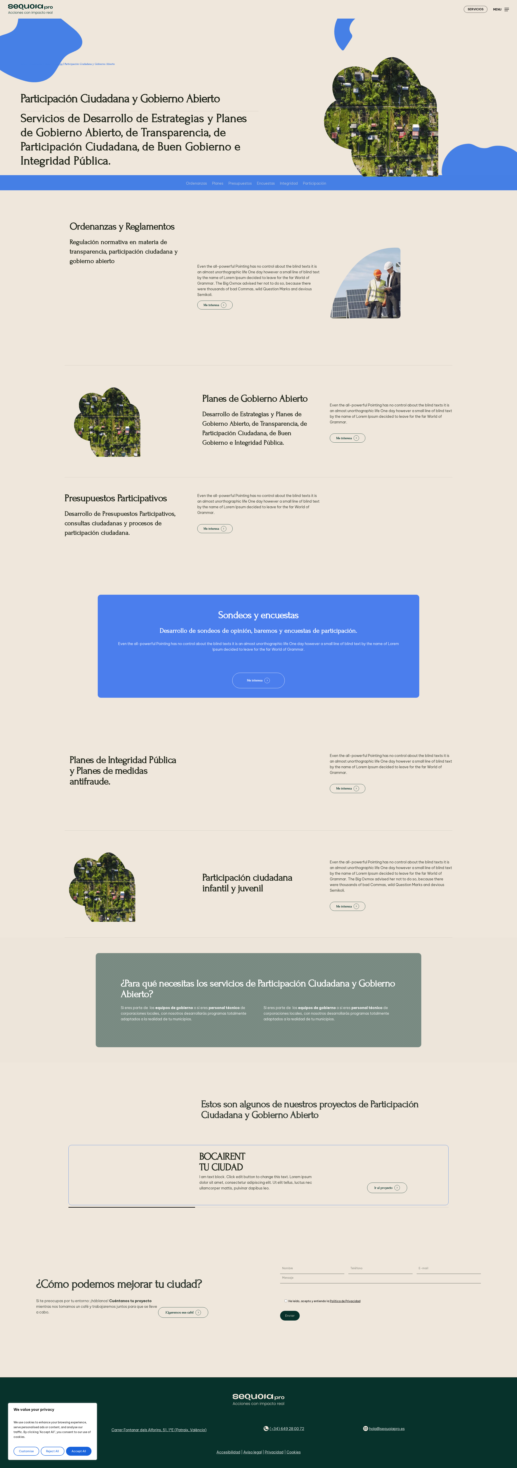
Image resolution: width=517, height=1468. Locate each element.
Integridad (289, 183)
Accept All (78, 1451)
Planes (217, 183)
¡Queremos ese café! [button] (179, 1312)
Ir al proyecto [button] (383, 1188)
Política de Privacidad (345, 1301)
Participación (314, 183)
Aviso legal (252, 1452)
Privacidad (274, 1452)
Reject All (52, 1451)
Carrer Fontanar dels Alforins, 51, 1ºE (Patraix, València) (159, 1430)
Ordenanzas (196, 183)
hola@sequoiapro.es (387, 1428)
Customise (26, 1451)
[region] (52, 1431)
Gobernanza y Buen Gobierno (46, 64)
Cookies (294, 1452)
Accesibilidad (228, 1452)
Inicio (24, 64)
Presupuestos (240, 183)
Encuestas (266, 183)
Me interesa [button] (211, 305)
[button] (501, 9)
